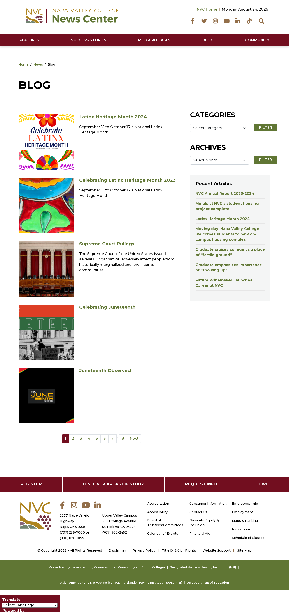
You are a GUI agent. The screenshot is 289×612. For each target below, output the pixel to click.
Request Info (201, 484)
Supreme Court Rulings (106, 243)
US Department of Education (208, 582)
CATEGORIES (212, 115)
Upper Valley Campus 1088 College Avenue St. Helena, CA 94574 (119, 521)
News (38, 64)
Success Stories (88, 40)
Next (134, 438)
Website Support (217, 550)
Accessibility (157, 512)
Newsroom (241, 529)
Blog (208, 40)
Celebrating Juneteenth (107, 307)
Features (29, 40)
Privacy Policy (144, 550)
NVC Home (207, 9)
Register (31, 484)
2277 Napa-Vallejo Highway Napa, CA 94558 (74, 521)
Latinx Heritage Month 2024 (113, 117)
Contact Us (198, 512)
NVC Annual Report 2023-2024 (225, 193)
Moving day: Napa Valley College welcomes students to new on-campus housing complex (227, 234)
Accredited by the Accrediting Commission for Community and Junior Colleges (107, 567)
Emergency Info (245, 504)
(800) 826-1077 (72, 538)
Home (24, 64)
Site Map (244, 550)
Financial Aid (199, 533)
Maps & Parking (245, 521)
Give (263, 484)
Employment (242, 512)
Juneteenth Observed (105, 370)
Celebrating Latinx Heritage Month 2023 (127, 180)
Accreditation (158, 504)
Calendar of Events (162, 533)
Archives (208, 147)
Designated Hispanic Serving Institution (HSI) (203, 567)
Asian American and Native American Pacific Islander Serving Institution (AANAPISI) (121, 582)
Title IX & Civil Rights (179, 550)
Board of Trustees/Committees (165, 522)
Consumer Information (208, 504)
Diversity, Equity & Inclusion (204, 522)
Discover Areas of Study (113, 484)
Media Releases (154, 40)
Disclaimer (117, 550)
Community (257, 40)
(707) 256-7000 (72, 532)
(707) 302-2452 (114, 532)
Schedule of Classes (248, 538)
